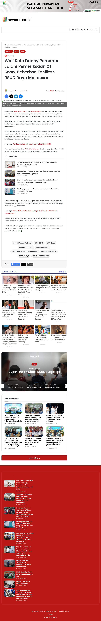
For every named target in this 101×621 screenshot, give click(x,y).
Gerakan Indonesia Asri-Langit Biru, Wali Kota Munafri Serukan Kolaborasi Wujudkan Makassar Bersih (34, 375)
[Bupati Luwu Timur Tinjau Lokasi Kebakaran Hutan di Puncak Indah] (9, 563)
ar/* (19, 231)
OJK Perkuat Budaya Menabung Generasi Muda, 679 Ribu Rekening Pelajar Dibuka (13, 418)
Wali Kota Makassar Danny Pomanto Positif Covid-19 (32, 144)
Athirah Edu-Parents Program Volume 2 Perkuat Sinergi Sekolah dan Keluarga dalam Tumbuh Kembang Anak (13, 442)
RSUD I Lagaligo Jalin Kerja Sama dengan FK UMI (24, 574)
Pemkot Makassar (49, 251)
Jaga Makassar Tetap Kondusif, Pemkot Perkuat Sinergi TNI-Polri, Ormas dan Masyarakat (24, 498)
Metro (16, 51)
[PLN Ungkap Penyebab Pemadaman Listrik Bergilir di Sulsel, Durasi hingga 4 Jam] (10, 191)
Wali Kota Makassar (32, 149)
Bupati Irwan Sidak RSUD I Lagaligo (23, 582)
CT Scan (51, 243)
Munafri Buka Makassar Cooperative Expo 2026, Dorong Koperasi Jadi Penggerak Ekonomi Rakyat (55, 442)
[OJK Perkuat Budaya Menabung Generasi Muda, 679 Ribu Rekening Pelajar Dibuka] (13, 408)
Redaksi (50, 614)
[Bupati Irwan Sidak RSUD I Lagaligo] (9, 584)
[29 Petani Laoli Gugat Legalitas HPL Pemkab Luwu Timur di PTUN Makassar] (34, 431)
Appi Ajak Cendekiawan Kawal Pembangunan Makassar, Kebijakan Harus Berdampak (33, 418)
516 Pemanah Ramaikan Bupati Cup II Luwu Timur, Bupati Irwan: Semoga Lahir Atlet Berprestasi (24, 537)
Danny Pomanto (26, 247)
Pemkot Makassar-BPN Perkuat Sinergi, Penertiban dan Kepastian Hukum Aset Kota (24, 485)
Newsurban (11, 91)
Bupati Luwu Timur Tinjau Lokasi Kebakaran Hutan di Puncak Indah (23, 563)
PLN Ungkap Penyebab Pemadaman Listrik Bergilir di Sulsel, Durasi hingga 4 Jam (24, 525)
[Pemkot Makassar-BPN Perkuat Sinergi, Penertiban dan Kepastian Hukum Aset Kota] (10, 164)
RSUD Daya (24, 256)
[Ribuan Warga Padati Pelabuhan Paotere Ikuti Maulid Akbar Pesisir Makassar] (55, 408)
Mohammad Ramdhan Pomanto (25, 251)
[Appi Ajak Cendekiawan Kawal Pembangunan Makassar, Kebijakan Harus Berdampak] (34, 408)
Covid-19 (39, 243)
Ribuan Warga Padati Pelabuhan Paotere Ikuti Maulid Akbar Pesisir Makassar (55, 418)
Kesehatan (14, 45)
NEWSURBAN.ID (19, 111)
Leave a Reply (34, 458)
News (22, 51)
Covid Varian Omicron (22, 243)
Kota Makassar (36, 111)
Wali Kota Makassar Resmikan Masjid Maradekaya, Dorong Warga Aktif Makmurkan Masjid (24, 551)
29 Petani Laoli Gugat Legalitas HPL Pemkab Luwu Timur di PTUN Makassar (33, 441)
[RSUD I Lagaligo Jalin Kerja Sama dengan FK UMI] (9, 574)
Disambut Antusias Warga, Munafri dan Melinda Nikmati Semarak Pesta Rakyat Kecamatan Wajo (24, 512)
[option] (34, 371)
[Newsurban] (16, 19)
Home (8, 45)
